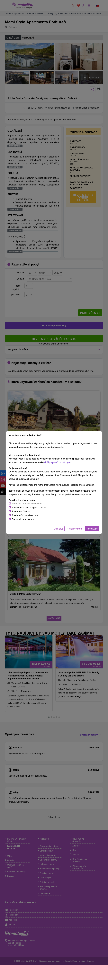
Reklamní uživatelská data (25, 515)
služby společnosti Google (57, 462)
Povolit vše (92, 528)
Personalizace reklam (23, 519)
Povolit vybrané (74, 528)
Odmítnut (58, 528)
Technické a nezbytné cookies (27, 503)
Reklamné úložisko (21, 511)
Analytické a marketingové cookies (29, 507)
